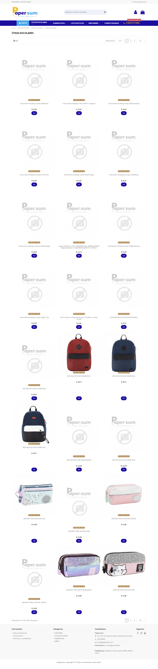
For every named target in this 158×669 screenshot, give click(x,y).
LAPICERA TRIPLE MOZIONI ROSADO (123, 519)
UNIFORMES (59, 633)
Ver (34, 113)
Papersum (61, 662)
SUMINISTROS (59, 639)
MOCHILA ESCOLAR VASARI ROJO (79, 376)
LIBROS (57, 641)
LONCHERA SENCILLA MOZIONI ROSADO (124, 317)
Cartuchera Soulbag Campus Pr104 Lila (34, 175)
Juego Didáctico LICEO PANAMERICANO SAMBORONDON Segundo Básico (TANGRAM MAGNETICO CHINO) (79, 247)
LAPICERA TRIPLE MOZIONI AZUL (34, 519)
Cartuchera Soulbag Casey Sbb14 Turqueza (79, 103)
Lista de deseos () (139, 2)
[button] (131, 23)
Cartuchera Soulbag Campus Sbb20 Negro (34, 246)
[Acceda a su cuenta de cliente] (135, 12)
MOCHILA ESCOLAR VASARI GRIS (34, 389)
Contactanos (18, 636)
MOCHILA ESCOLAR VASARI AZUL (123, 376)
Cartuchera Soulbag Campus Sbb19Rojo (124, 175)
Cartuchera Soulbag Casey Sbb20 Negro (79, 175)
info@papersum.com (105, 642)
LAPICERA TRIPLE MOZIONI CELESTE (34, 602)
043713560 (101, 639)
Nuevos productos (20, 633)
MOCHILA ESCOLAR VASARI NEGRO (79, 460)
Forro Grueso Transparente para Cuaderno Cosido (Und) (79, 318)
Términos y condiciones (22, 639)
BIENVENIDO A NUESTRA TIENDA (21, 2)
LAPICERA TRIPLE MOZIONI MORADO (79, 590)
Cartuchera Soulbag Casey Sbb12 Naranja (123, 103)
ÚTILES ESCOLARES (61, 636)
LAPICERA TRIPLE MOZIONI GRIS (79, 531)
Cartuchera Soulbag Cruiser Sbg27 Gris (34, 317)
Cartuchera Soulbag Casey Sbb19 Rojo (34, 103)
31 (140, 41)
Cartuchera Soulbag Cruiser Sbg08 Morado (124, 246)
